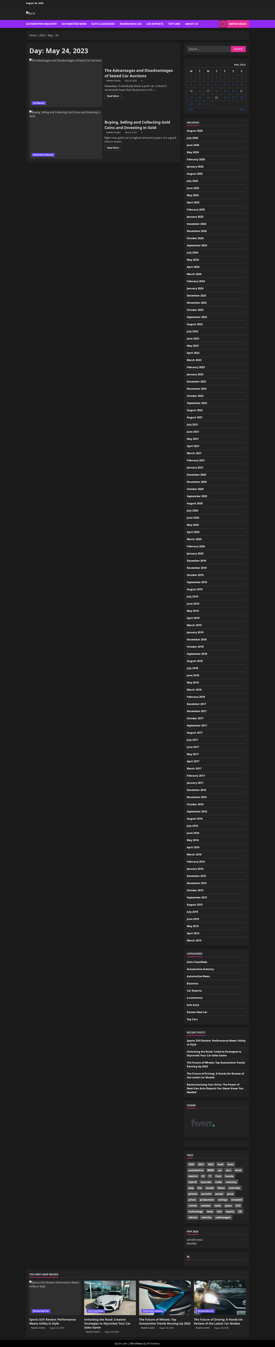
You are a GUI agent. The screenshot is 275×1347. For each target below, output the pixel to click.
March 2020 (194, 539)
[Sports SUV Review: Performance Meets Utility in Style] (55, 1298)
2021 (201, 1164)
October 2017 (195, 718)
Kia (200, 1188)
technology (195, 1211)
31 (208, 104)
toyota (230, 1211)
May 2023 (193, 345)
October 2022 (195, 396)
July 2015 (192, 912)
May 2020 (193, 525)
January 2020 (195, 553)
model (210, 1188)
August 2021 (195, 417)
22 (191, 97)
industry (231, 1182)
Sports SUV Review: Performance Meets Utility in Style (52, 1321)
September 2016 (197, 811)
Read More (114, 96)
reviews (206, 1205)
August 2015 (195, 904)
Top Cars (174, 24)
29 (191, 104)
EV (203, 1176)
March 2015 (194, 940)
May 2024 (193, 259)
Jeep (191, 1188)
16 (199, 91)
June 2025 (193, 188)
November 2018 (197, 639)
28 (241, 97)
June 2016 (193, 833)
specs (228, 1205)
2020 (191, 1164)
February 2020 (196, 546)
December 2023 (196, 295)
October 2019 (195, 575)
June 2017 (193, 747)
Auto (230, 1164)
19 (224, 91)
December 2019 (196, 560)
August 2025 (195, 173)
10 (208, 84)
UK (240, 1211)
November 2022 (197, 388)
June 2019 (193, 603)
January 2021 (195, 467)
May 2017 (193, 754)
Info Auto (193, 1005)
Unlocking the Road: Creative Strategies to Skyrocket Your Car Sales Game (107, 1323)
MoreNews (136, 1343)
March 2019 (194, 625)
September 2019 (197, 582)
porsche (206, 1194)
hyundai (206, 1182)
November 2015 (197, 883)
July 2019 (192, 596)
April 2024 (193, 267)
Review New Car (130, 24)
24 (208, 97)
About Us (191, 24)
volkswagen (223, 1217)
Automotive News (74, 24)
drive (238, 1170)
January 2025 (195, 216)
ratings (222, 1199)
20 (233, 91)
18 (216, 91)
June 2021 (193, 431)
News (221, 1188)
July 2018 (192, 668)
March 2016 (194, 854)
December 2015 (196, 876)
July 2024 (192, 252)
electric (193, 1176)
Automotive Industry (41, 24)
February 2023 (196, 367)
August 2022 (195, 410)
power (219, 1194)
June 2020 (193, 517)
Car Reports (154, 24)
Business (192, 983)
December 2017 (196, 704)
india (218, 1182)
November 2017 (197, 711)
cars (228, 1170)
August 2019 (195, 589)
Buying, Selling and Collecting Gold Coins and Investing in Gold (65, 134)
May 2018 (193, 682)
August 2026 (195, 130)
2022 (211, 1164)
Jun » (243, 109)
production (207, 1199)
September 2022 (197, 403)
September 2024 (197, 245)
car (220, 1170)
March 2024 (194, 274)
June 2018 (193, 675)
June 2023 (193, 338)
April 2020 (193, 532)
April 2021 (193, 446)
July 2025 (192, 181)
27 (233, 97)
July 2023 (192, 331)
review (192, 1205)
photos (192, 1194)
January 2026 (195, 166)
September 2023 (197, 317)
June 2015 (193, 919)
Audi (220, 1164)
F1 (210, 1176)
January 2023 (195, 374)
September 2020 (197, 496)
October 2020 (195, 489)
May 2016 (193, 840)
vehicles (206, 1217)
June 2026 (193, 145)
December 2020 (196, 474)
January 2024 (195, 288)
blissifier (192, 1243)
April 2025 (193, 202)
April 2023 (193, 353)
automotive (195, 1170)
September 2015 (197, 897)
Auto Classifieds (103, 24)
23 (199, 97)
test (219, 1211)
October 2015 (195, 890)
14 (241, 84)
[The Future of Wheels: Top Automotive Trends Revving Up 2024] (165, 1298)
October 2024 (195, 238)
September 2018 (197, 654)
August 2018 (195, 661)
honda (229, 1176)
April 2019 (193, 618)
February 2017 (196, 775)
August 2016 (195, 818)
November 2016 (197, 797)
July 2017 (192, 740)
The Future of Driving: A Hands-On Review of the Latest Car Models (218, 1321)
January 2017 (195, 783)
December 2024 (196, 224)
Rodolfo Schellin (113, 80)
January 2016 (195, 869)
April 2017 (193, 761)
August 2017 (195, 732)
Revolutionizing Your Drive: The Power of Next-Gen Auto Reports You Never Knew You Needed (215, 1088)
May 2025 (193, 195)
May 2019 (193, 611)
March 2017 (194, 768)
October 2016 (195, 804)
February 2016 (196, 861)
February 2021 (196, 460)
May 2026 (193, 152)
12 (224, 84)
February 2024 (196, 281)
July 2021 (192, 424)
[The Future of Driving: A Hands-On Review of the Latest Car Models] (220, 1298)
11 (216, 84)
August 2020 (195, 503)
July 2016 (192, 826)
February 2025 (196, 209)
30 (199, 104)
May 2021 (193, 439)
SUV (238, 1205)
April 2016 (193, 847)
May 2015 (193, 926)
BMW (210, 1170)
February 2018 (196, 697)
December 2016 (196, 790)
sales (218, 1205)
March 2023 (194, 360)
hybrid (192, 1182)
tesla (210, 1211)
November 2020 (197, 482)
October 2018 (195, 646)
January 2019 (195, 632)
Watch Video (238, 24)
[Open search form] (216, 24)
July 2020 (192, 510)
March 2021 (194, 453)
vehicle (192, 1217)
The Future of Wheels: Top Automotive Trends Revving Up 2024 (164, 1321)
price (230, 1194)
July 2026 (192, 138)
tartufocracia (194, 1239)
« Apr (190, 109)
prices (192, 1199)
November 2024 (197, 231)
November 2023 (197, 302)
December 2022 (196, 381)
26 (224, 97)
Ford (218, 1176)
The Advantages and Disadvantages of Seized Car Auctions (65, 83)
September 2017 (197, 725)
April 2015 (193, 933)
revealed (236, 1199)
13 (233, 84)
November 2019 (197, 568)
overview (234, 1188)
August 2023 (195, 324)
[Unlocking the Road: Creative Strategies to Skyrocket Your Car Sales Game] (110, 1298)
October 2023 (195, 310)
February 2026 (196, 159)
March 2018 (194, 689)
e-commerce (194, 998)
